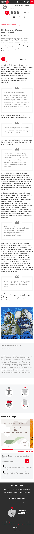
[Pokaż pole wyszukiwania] (17, 2)
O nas (26, 522)
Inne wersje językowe (7, 524)
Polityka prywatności (12, 522)
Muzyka (4, 522)
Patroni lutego (16, 25)
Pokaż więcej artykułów (25, 451)
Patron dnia (5, 25)
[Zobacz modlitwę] (19, 17)
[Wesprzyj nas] (24, 2)
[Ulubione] (21, 2)
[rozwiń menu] (32, 2)
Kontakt (29, 524)
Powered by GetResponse (19, 524)
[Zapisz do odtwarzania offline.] (25, 17)
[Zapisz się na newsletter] (27, 461)
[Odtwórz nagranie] (7, 13)
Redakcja (21, 522)
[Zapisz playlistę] (14, 17)
